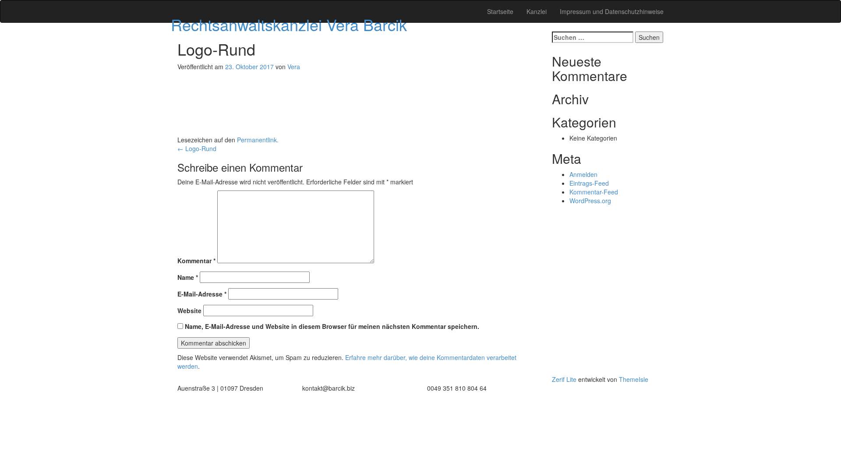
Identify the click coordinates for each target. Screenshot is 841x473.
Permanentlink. (258, 139)
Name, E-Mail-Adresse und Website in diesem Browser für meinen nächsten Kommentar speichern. (332, 326)
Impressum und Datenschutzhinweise (612, 11)
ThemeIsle (633, 379)
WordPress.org (590, 200)
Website (189, 310)
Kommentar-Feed (593, 191)
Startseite (500, 11)
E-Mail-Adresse (201, 293)
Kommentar (196, 260)
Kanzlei (537, 11)
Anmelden (583, 174)
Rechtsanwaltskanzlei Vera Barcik (289, 24)
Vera (293, 66)
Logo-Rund (196, 148)
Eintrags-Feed (589, 183)
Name (187, 277)
